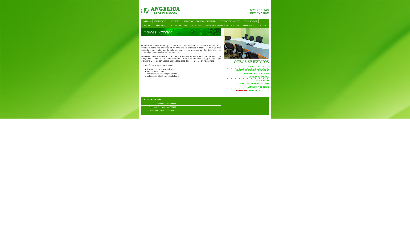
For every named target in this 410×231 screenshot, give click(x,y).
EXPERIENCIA (248, 26)
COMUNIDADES (250, 21)
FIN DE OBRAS (196, 26)
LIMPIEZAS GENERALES (206, 21)
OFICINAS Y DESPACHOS (230, 21)
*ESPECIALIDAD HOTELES (217, 26)
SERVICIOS (188, 21)
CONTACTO (262, 26)
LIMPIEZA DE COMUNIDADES (256, 73)
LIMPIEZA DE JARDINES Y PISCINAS (253, 84)
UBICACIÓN (175, 21)
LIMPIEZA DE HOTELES (252, 90)
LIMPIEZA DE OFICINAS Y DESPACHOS (252, 70)
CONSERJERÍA (159, 26)
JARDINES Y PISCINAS (178, 26)
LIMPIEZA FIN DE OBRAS (258, 87)
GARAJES (146, 26)
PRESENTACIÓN (160, 21)
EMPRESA (147, 21)
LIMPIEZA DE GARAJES (259, 77)
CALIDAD (235, 26)
